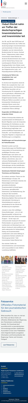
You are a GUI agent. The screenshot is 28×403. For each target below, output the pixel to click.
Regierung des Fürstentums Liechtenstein (12, 370)
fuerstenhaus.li (6, 391)
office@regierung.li (19, 374)
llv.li (4, 387)
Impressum (11, 399)
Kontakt (3, 366)
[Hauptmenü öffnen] (26, 4)
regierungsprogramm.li (8, 385)
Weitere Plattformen (7, 381)
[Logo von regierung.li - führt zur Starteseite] (7, 4)
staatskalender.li (7, 393)
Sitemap (17, 399)
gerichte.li (5, 390)
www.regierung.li (18, 376)
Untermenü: (4, 18)
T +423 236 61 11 (19, 373)
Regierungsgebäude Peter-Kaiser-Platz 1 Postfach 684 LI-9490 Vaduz (6, 375)
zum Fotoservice (8, 345)
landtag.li (5, 388)
